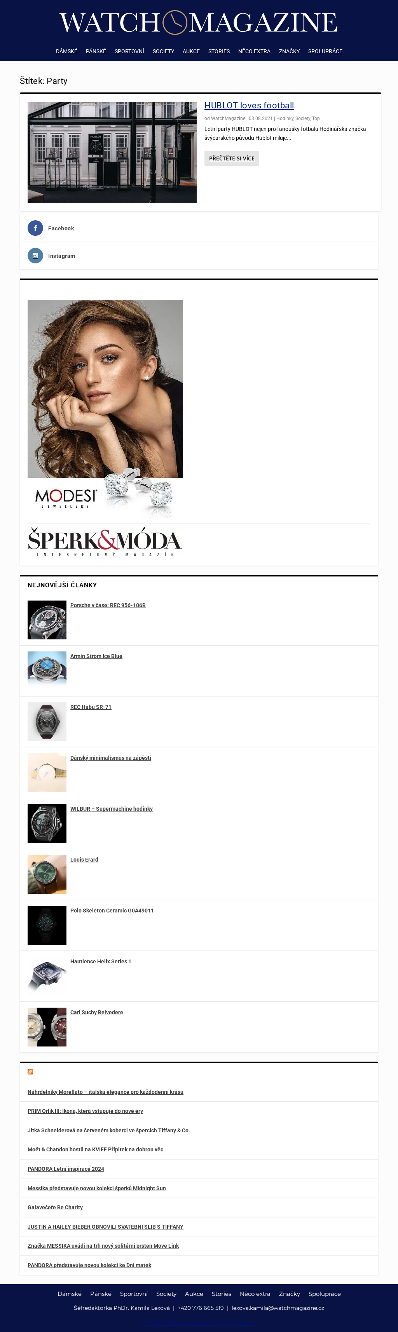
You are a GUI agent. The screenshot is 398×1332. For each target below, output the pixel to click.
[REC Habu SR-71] (47, 721)
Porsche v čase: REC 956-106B (108, 605)
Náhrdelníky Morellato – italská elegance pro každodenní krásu (105, 1092)
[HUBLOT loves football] (112, 152)
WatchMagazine (228, 118)
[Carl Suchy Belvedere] (47, 1027)
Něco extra (254, 51)
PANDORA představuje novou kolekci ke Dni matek (89, 1265)
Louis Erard (84, 860)
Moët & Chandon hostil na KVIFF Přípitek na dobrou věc (95, 1149)
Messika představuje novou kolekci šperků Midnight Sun (97, 1188)
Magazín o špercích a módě (74, 1072)
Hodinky (284, 118)
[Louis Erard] (47, 874)
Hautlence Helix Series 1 (100, 961)
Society (163, 51)
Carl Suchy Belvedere (96, 1012)
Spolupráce (325, 51)
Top (316, 118)
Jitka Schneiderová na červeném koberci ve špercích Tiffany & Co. (109, 1130)
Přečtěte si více (232, 158)
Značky (289, 51)
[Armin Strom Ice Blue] (47, 670)
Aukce (191, 51)
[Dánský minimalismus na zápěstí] (47, 772)
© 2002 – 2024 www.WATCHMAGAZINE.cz (199, 1323)
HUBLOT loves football (249, 105)
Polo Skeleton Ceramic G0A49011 (112, 910)
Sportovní (129, 51)
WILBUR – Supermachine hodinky (111, 809)
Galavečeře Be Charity (55, 1207)
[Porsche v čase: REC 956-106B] (47, 620)
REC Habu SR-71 (91, 707)
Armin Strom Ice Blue (96, 656)
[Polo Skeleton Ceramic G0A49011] (47, 925)
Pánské (96, 51)
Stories (219, 51)
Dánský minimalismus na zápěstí (110, 758)
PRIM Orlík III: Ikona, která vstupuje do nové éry (85, 1111)
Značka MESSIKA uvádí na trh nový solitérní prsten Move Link (103, 1246)
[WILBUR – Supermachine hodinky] (47, 823)
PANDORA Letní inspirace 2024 (66, 1169)
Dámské (66, 51)
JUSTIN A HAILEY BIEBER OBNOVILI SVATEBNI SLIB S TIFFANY (105, 1227)
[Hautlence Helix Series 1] (47, 976)
